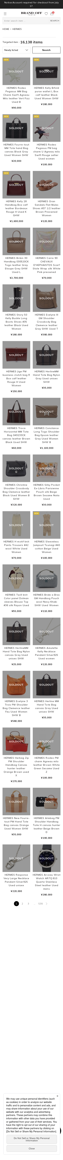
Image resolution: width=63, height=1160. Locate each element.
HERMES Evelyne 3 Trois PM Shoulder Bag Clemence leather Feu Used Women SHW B (16, 708)
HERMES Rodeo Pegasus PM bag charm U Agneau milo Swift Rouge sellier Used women (46, 151)
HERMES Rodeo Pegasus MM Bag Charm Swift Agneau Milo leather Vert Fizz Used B (16, 94)
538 (40, 903)
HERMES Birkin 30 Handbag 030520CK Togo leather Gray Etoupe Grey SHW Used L (16, 265)
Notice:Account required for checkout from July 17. (31, 4)
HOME (6, 29)
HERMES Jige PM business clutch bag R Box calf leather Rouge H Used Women (16, 378)
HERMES (17, 29)
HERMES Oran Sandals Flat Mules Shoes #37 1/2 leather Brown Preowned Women (46, 208)
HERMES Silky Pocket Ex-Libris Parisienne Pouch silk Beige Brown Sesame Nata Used (46, 491)
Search (46, 50)
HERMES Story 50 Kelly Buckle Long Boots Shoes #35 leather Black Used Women (16, 321)
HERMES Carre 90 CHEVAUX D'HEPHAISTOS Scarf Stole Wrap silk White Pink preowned (46, 265)
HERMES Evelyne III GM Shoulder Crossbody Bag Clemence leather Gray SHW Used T (46, 321)
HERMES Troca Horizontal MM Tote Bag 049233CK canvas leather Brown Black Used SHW (16, 435)
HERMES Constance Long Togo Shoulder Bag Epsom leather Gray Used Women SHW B (47, 435)
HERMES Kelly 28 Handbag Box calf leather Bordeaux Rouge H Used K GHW (16, 208)
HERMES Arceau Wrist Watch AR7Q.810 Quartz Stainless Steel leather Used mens (46, 881)
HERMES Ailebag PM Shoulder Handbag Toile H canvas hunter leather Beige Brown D (46, 825)
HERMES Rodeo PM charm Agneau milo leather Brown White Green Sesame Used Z (46, 764)
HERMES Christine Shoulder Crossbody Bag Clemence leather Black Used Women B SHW (16, 491)
